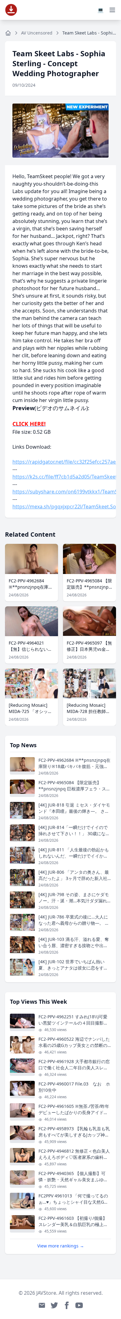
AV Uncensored (36, 33)
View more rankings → (60, 1246)
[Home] (8, 33)
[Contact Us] (42, 1305)
